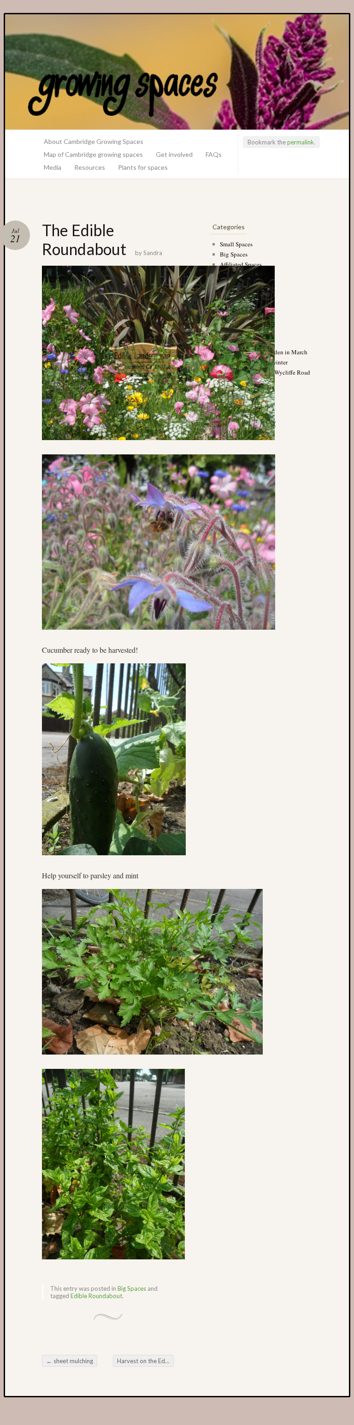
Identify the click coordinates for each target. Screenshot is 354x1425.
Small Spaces (236, 244)
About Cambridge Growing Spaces (93, 141)
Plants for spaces (143, 167)
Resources (89, 167)
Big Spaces (132, 1288)
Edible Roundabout (96, 1296)
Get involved (174, 154)
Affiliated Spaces (241, 264)
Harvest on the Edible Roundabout (145, 1361)
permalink (300, 142)
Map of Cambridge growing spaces (93, 154)
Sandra (152, 252)
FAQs (214, 154)
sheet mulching (69, 1361)
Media (52, 167)
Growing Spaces (177, 72)
